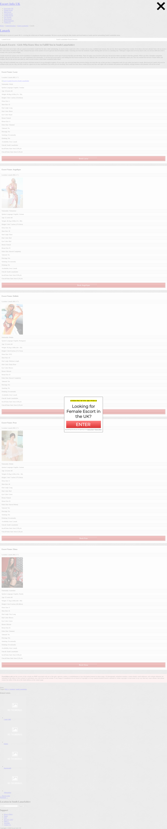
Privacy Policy (98, 429)
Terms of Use (90, 429)
